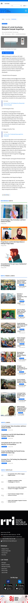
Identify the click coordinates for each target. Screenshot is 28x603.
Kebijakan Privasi (5, 548)
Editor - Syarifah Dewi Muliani (19, 34)
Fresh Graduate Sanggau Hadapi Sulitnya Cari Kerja (21, 381)
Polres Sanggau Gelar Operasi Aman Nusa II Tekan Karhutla (21, 340)
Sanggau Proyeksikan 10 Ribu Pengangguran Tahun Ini (22, 368)
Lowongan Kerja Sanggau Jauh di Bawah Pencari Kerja (21, 395)
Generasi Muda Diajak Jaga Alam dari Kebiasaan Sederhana (21, 312)
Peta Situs (4, 554)
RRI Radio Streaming (6, 566)
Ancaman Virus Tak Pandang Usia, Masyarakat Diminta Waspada (14, 104)
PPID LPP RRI (4, 570)
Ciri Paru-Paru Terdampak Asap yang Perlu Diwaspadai (13, 135)
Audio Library (4, 568)
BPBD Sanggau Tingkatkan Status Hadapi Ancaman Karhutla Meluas (22, 409)
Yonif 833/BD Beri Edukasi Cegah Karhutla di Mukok (21, 282)
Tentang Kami (4, 552)
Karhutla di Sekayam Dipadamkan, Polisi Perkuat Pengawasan (22, 296)
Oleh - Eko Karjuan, (6, 34)
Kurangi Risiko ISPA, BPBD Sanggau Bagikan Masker (21, 354)
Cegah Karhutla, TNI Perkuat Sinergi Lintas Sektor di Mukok (22, 325)
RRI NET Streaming (6, 564)
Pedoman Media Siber (6, 550)
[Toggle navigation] (26, 10)
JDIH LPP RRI (4, 572)
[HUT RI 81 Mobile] (14, 598)
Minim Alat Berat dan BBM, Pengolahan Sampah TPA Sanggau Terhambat (17, 487)
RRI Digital (4, 562)
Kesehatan (4, 23)
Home (3, 19)
